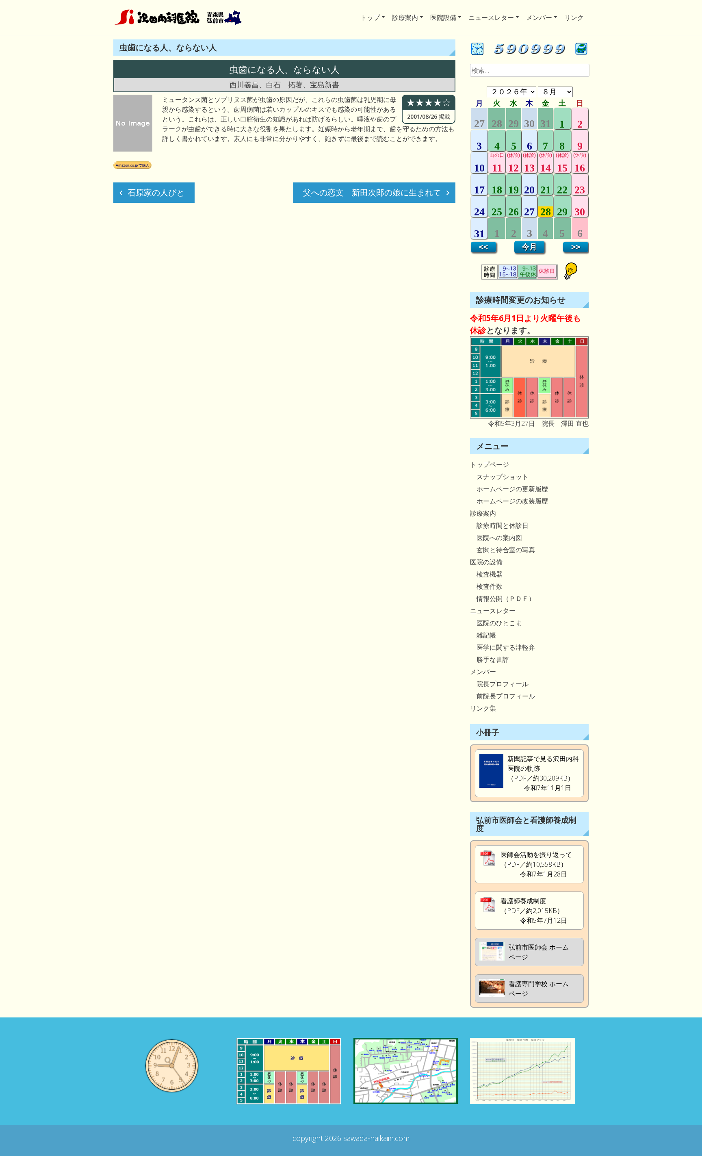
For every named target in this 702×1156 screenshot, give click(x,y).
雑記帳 (483, 635)
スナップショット (499, 476)
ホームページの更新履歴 (509, 488)
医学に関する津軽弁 (502, 647)
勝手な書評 (489, 659)
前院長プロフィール (502, 696)
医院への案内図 (496, 537)
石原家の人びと (156, 192)
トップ (370, 17)
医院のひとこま (496, 622)
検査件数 (486, 586)
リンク (574, 17)
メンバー (539, 17)
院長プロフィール (499, 683)
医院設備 (443, 17)
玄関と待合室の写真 (502, 549)
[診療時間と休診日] (529, 416)
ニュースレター (491, 17)
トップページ (489, 464)
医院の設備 (486, 561)
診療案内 (405, 17)
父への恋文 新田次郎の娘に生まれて (372, 192)
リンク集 (483, 708)
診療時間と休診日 (499, 525)
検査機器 (486, 574)
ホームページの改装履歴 (509, 501)
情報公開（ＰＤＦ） (502, 598)
